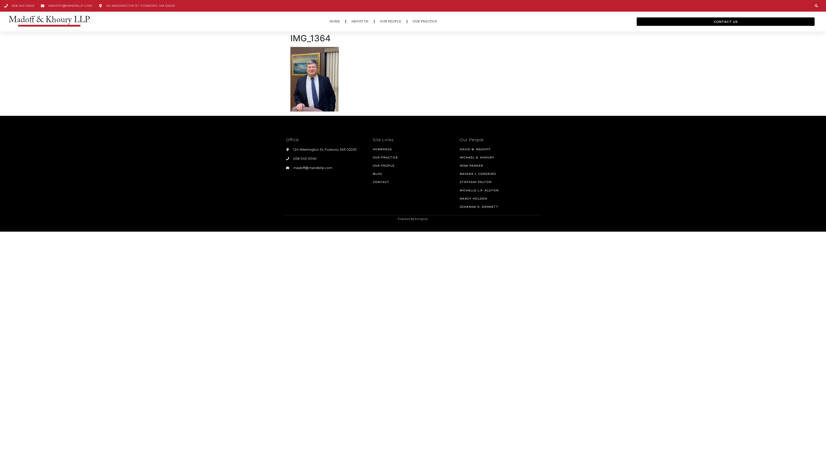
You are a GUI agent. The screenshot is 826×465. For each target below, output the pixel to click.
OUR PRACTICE (425, 21)
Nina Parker (471, 165)
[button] (816, 6)
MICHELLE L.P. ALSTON (479, 190)
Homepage (382, 149)
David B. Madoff (475, 149)
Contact (381, 182)
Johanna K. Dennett (479, 206)
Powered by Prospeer (413, 218)
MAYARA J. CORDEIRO (478, 173)
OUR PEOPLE (390, 21)
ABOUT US (360, 21)
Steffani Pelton (476, 182)
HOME (335, 21)
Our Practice (385, 157)
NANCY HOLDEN (473, 198)
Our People (384, 165)
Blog (377, 173)
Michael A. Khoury (477, 157)
